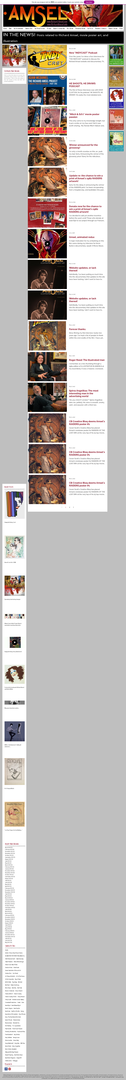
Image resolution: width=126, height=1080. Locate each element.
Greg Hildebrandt (9, 1043)
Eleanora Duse (16, 1020)
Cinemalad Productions (10, 1002)
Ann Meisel (15, 973)
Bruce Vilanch (18, 991)
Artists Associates (9, 979)
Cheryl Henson (21, 996)
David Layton (17, 1008)
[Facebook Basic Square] (6, 1068)
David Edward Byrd (16, 1005)
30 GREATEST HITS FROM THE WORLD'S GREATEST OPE (15, 956)
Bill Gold (20, 982)
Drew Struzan (22, 1014)
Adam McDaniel (9, 961)
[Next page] (73, 507)
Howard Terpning (9, 1055)
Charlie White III (9, 994)
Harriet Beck (8, 1046)
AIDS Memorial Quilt (10, 959)
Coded (18, 1002)
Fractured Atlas (21, 1031)
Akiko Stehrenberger (19, 961)
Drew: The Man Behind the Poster (13, 1017)
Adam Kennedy (19, 959)
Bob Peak (19, 988)
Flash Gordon (8, 1028)
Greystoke (16, 1043)
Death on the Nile (15, 1011)
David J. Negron (9, 1008)
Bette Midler (8, 982)
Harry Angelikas (16, 1046)
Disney (22, 1011)
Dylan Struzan (8, 1020)
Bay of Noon (18, 979)
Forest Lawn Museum (17, 1028)
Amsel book (16, 967)
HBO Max (22, 1043)
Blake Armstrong (15, 985)
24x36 (6, 950)
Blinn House (8, 988)
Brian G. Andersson (9, 991)
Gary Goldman (8, 1037)
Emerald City (16, 1023)
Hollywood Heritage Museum (11, 1052)
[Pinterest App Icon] (9, 1068)
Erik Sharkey (8, 1026)
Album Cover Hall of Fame (11, 964)
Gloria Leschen (8, 1040)
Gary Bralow (17, 1034)
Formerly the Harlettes (10, 1031)
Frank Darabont (9, 1034)
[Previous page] (61, 507)
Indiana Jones (8, 1060)
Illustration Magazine (10, 1058)
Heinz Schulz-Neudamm (11, 1049)
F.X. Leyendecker (16, 1026)
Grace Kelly (16, 1040)
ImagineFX (19, 1058)
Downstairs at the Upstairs (11, 1014)
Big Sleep (14, 982)
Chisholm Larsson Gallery (18, 999)
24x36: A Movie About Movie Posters (14, 953)
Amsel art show (8, 967)
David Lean (7, 1011)
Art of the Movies (20, 976)
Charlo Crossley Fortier (11, 996)
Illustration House (18, 1055)
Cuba (22, 1002)
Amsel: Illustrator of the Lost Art (13, 970)
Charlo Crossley (18, 994)
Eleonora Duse (8, 1023)
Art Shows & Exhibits (10, 976)
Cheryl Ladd (8, 999)
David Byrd (7, 1005)
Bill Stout (7, 985)
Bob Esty (14, 988)
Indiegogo (15, 1060)
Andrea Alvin (8, 973)
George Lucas (16, 1037)
